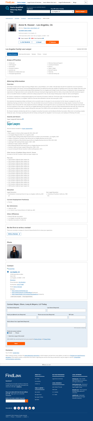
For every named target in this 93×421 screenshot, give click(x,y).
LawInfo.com (75, 395)
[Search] (85, 2)
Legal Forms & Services (57, 378)
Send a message (17, 287)
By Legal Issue (38, 394)
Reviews (34, 54)
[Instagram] (26, 408)
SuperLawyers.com (76, 384)
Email (10, 333)
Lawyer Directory (9, 18)
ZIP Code (71, 314)
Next (16, 343)
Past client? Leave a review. (25, 30)
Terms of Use (37, 339)
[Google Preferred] (33, 408)
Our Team (37, 378)
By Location (37, 392)
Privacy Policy (47, 339)
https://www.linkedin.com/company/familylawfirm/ (25, 294)
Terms (7, 416)
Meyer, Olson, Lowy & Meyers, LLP (34, 18)
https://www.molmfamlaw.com (20, 291)
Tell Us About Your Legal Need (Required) (18, 321)
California (17, 18)
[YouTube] (18, 408)
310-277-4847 (20, 284)
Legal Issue (30, 8)
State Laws (54, 389)
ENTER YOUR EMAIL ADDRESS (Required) (15, 398)
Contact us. (19, 386)
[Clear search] (72, 11)
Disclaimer (18, 416)
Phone (17, 333)
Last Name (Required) (53, 307)
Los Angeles (23, 18)
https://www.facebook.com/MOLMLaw (22, 292)
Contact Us (37, 383)
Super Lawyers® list (27, 128)
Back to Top (47, 364)
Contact (45, 54)
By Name (37, 399)
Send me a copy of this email (16, 336)
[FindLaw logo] (11, 2)
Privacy (12, 416)
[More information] (22, 119)
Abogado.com (75, 389)
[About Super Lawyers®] (29, 38)
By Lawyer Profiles (39, 397)
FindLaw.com (75, 378)
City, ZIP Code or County (57, 8)
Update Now (16, 353)
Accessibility (38, 381)
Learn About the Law (57, 387)
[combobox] (38, 11)
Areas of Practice (12, 54)
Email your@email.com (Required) (16, 314)
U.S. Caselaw (55, 392)
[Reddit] (29, 408)
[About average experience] (43, 38)
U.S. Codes (54, 394)
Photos (39, 54)
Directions (12, 280)
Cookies (25, 416)
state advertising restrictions (31, 355)
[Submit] (26, 400)
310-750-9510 (22, 282)
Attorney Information (24, 54)
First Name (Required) (13, 307)
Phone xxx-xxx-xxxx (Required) (46, 314)
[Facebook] (15, 408)
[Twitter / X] (22, 408)
